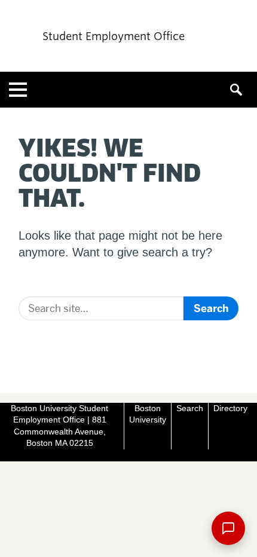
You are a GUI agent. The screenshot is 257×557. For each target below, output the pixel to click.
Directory (230, 408)
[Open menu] (18, 90)
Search (189, 408)
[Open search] (239, 90)
